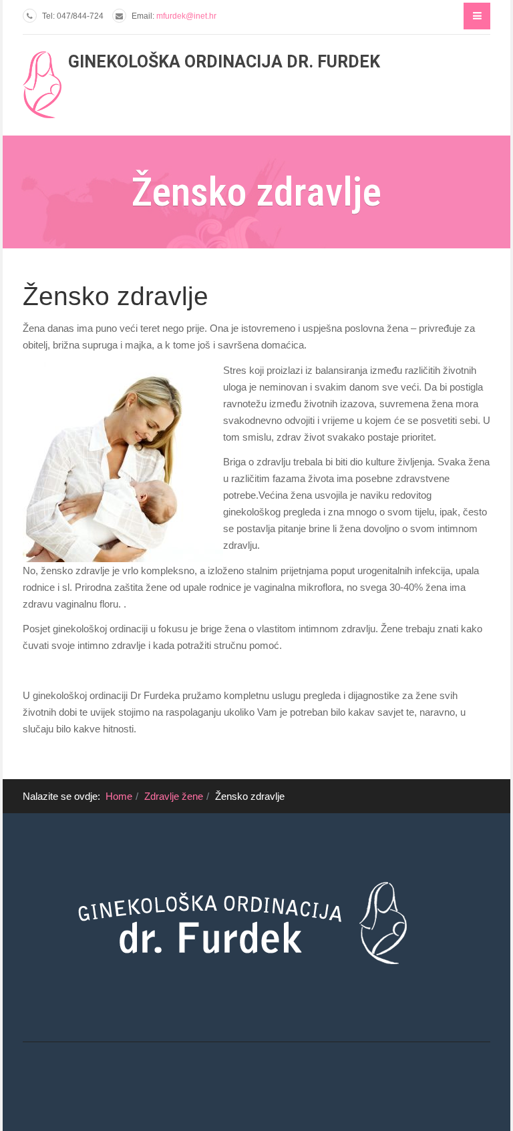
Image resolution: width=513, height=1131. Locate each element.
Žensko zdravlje (115, 296)
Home (119, 796)
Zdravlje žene (173, 796)
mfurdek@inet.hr (186, 16)
